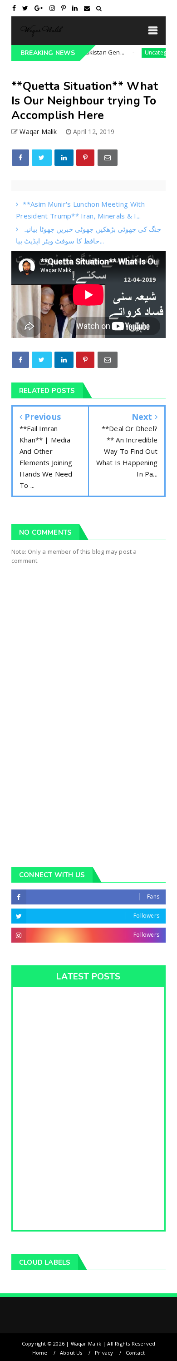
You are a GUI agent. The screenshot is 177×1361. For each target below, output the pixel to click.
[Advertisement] (88, 754)
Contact (135, 1352)
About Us (71, 1352)
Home (40, 1352)
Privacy (104, 1352)
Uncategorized (152, 52)
